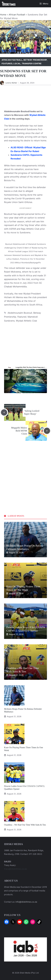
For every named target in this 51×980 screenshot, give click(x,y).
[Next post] (47, 431)
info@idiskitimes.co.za (26, 902)
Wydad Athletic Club (26, 320)
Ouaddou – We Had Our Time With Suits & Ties (25, 825)
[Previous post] (4, 412)
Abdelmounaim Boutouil (20, 312)
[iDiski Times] (8, 3)
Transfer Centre (32, 63)
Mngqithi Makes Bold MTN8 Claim (19, 430)
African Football (17, 14)
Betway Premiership (35, 60)
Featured (7, 63)
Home (3, 14)
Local (17, 63)
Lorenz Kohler (11, 83)
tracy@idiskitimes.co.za (15, 869)
